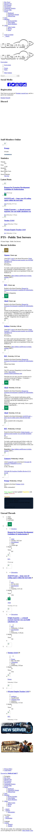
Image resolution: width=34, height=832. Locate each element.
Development (15, 542)
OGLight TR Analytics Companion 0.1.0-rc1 (17, 462)
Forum (6, 68)
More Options (8, 73)
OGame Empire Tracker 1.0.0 (15, 230)
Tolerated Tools (15, 699)
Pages (5, 69)
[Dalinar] (6, 323)
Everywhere (4, 62)
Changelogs (14, 662)
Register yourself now (22, 93)
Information (14, 572)
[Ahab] (6, 297)
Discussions (14, 614)
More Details (25, 830)
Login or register (8, 34)
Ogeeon (7, 255)
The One (6, 176)
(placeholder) (11, 812)
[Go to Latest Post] (9, 556)
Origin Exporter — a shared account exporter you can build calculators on (17, 210)
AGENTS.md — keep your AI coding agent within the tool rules (17, 199)
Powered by (9, 773)
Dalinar (7, 326)
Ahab (5, 203)
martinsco (13, 696)
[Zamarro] (6, 455)
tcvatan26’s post (12, 462)
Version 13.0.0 (9, 220)
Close (31, 830)
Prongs (6, 148)
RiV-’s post (11, 258)
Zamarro (7, 458)
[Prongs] (6, 477)
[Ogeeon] (6, 252)
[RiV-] (6, 281)
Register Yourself (5, 98)
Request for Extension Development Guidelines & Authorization (17, 188)
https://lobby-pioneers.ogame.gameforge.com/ (13, 372)
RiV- (5, 192)
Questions (14, 529)
